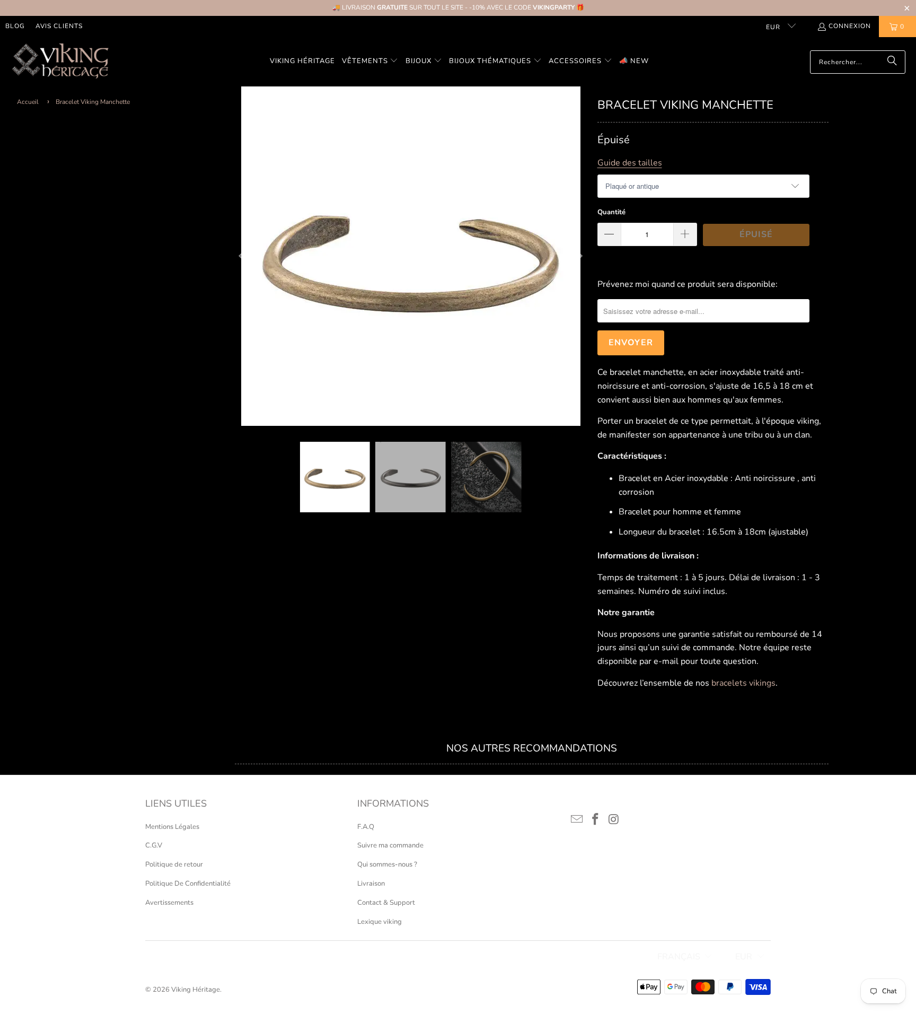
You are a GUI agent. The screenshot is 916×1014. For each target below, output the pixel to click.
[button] (370, 61)
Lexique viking (379, 921)
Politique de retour (174, 864)
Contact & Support (386, 902)
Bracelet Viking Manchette (93, 102)
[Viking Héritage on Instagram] (614, 820)
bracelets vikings (743, 683)
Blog (15, 26)
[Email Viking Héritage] (577, 820)
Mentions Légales (172, 827)
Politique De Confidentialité (188, 883)
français (678, 957)
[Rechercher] (892, 62)
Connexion (850, 26)
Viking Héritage (195, 989)
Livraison (371, 883)
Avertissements (169, 902)
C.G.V (153, 845)
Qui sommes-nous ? (387, 864)
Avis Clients (59, 26)
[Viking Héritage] (60, 61)
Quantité (611, 212)
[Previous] (242, 256)
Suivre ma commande (390, 845)
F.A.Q (365, 827)
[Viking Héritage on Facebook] (596, 820)
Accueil (28, 102)
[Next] (578, 256)
